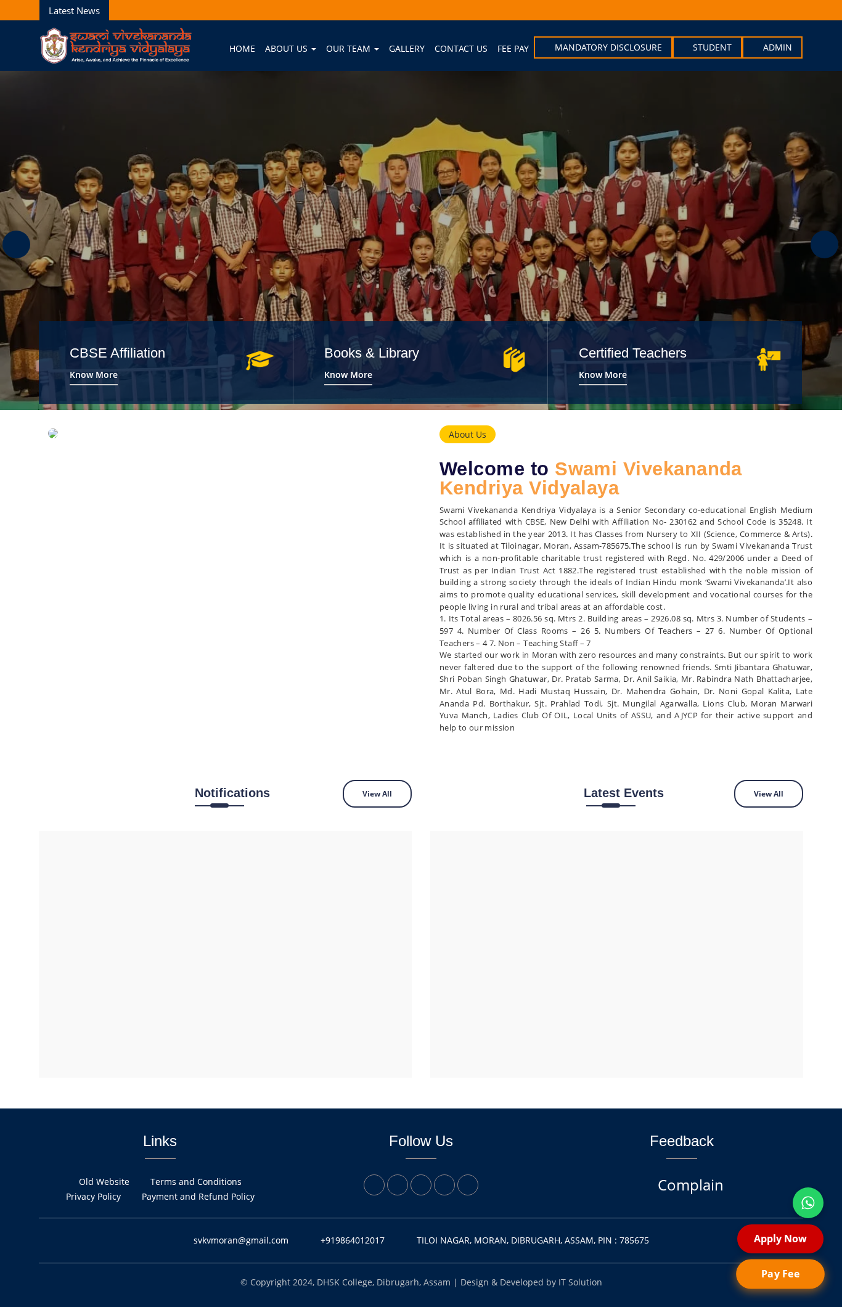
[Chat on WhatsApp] (808, 1202)
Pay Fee (780, 1274)
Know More (94, 374)
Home (242, 48)
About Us (287, 48)
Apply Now (780, 1238)
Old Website (104, 1181)
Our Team (349, 48)
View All (377, 794)
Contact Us (461, 48)
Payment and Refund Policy (198, 1196)
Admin (777, 47)
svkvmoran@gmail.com (241, 1240)
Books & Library (371, 353)
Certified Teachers (633, 353)
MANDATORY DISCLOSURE (608, 47)
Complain (691, 1184)
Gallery (407, 48)
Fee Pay (513, 48)
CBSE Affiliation (117, 353)
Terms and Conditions (196, 1181)
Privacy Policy (93, 1196)
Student (712, 47)
